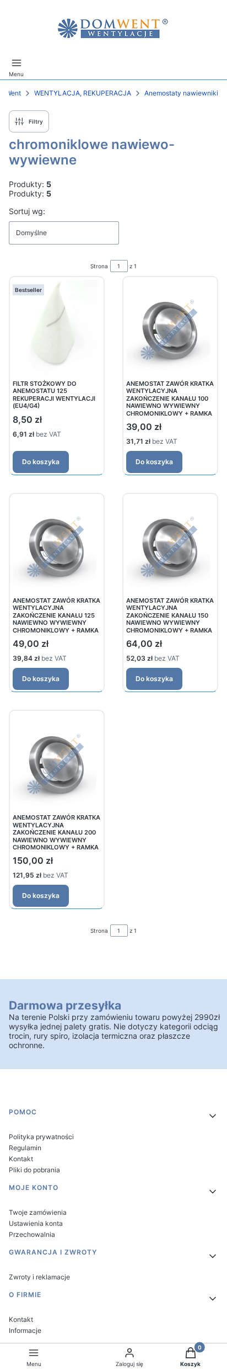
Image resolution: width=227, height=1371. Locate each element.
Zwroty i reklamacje (39, 1277)
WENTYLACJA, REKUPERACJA (82, 93)
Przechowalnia (32, 1234)
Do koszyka (41, 462)
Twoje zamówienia (38, 1212)
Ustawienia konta (36, 1223)
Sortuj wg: (27, 211)
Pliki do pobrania (34, 1170)
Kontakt (21, 1159)
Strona (99, 266)
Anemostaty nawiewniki (181, 93)
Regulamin (25, 1148)
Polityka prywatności (41, 1137)
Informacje (25, 1330)
